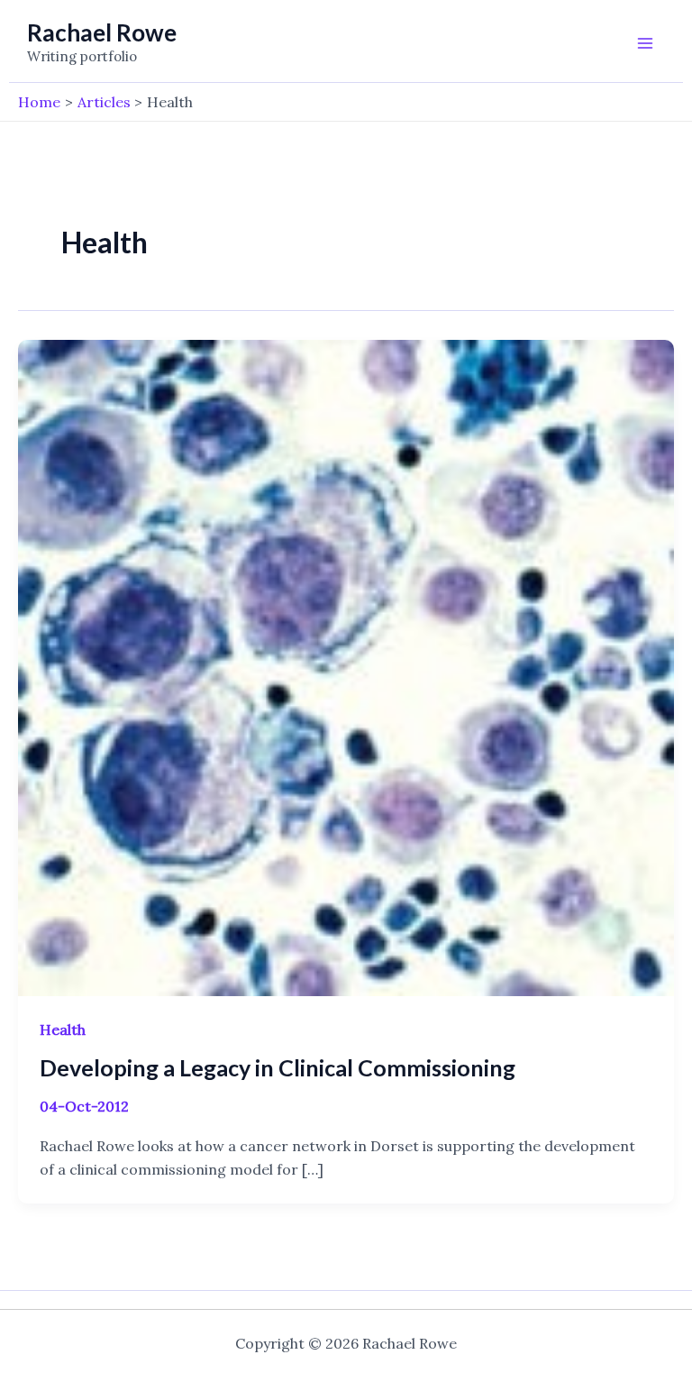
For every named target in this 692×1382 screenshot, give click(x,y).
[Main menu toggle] (645, 43)
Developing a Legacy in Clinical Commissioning (277, 1067)
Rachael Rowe (102, 32)
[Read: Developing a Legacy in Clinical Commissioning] (346, 666)
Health (63, 1029)
